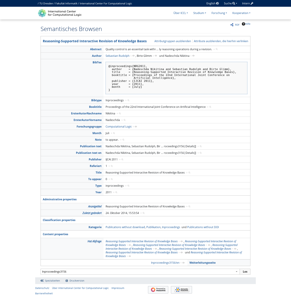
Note (98, 140)
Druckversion (77, 280)
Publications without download (125, 227)
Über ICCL (179, 13)
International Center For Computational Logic (106, 3)
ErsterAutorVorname (88, 120)
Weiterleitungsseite (202, 262)
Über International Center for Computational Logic (80, 288)
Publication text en (89, 153)
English (211, 3)
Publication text (91, 146)
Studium (198, 13)
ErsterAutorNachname (86, 113)
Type (98, 186)
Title (99, 172)
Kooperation (240, 13)
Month (97, 133)
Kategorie (95, 227)
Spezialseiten (52, 280)
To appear (95, 179)
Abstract (96, 49)
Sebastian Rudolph (118, 56)
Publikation (153, 227)
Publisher (95, 159)
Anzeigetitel (95, 206)
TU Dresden (46, 3)
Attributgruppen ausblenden (172, 41)
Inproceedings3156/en (165, 262)
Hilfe (247, 23)
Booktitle (95, 107)
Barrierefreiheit (44, 293)
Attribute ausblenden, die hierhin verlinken (221, 41)
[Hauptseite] (60, 12)
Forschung (218, 13)
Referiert (96, 166)
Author (97, 56)
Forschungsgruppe (89, 126)
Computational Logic (119, 126)
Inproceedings (171, 227)
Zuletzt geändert (92, 213)
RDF (237, 24)
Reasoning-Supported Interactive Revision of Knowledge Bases (95, 41)
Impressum (117, 288)
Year (98, 192)
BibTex (97, 62)
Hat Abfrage (95, 241)
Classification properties (59, 220)
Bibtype (96, 100)
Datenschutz (42, 288)
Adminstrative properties (60, 199)
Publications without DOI (203, 227)
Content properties (55, 234)
